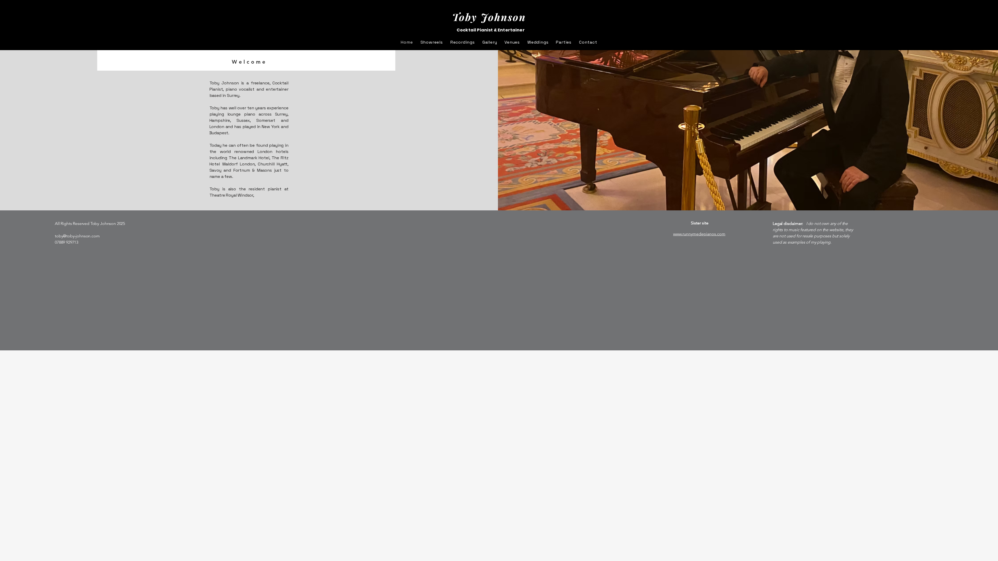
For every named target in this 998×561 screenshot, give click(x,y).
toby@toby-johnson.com (77, 235)
